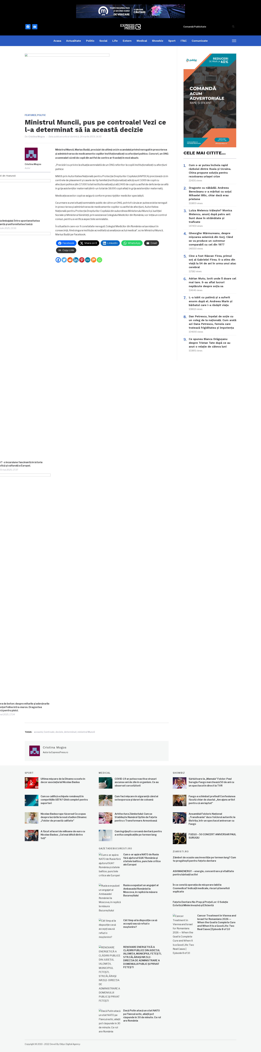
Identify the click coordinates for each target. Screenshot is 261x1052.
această (38, 732)
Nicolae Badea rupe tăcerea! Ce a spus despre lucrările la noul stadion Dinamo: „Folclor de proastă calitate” (64, 817)
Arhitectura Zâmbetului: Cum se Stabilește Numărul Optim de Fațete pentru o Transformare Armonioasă (136, 817)
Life (115, 40)
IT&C (183, 40)
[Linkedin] (76, 260)
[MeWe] (87, 260)
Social (103, 40)
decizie (59, 732)
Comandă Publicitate (194, 26)
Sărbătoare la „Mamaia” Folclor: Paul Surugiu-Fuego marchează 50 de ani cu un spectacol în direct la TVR (211, 782)
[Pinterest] (81, 260)
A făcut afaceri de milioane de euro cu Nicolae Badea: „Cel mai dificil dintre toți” (63, 835)
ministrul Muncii (86, 732)
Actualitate (73, 40)
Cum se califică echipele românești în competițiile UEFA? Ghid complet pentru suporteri (64, 800)
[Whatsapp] (99, 260)
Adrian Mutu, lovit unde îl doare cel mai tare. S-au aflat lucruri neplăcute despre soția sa (212, 282)
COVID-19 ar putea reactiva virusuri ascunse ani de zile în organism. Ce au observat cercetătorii (137, 782)
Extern (127, 40)
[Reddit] (70, 260)
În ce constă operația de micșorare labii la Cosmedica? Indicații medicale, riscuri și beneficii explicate (201, 888)
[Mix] (93, 260)
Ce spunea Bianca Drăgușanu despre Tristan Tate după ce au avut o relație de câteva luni (209, 342)
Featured (30, 115)
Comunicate (200, 40)
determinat (70, 732)
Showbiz (157, 40)
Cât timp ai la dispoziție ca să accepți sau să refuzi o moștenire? (140, 924)
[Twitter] (64, 260)
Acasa (57, 40)
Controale (49, 732)
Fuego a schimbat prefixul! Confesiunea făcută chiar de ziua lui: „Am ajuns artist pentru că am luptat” (212, 800)
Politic (90, 40)
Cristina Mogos (36, 136)
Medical (142, 40)
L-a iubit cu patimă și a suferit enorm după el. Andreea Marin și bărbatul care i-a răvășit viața (210, 301)
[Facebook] (58, 260)
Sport (172, 40)
